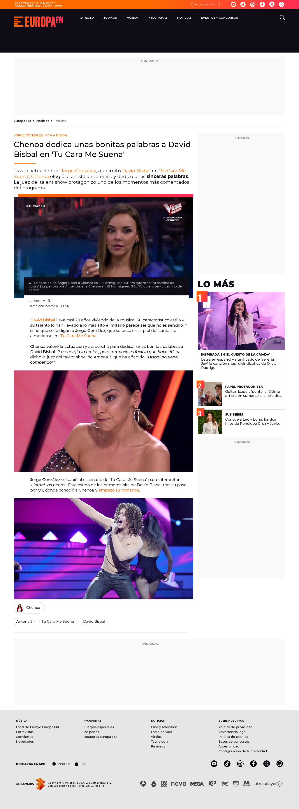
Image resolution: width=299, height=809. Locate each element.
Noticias (43, 121)
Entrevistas (24, 732)
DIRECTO (87, 17)
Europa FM (23, 121)
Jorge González (78, 170)
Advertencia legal (232, 732)
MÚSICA (132, 17)
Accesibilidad (228, 746)
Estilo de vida (161, 732)
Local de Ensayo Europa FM (37, 727)
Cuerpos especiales (98, 727)
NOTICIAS (184, 17)
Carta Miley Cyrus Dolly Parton (35, 3)
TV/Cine (60, 121)
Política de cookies (233, 737)
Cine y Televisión (164, 727)
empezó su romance (118, 490)
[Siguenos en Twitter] (271, 4)
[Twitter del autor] (49, 301)
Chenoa (40, 176)
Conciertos (24, 737)
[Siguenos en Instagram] (252, 4)
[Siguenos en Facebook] (262, 4)
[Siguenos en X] (266, 766)
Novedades (25, 742)
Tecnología (159, 742)
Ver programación (205, 4)
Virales (156, 737)
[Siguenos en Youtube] (233, 4)
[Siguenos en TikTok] (227, 766)
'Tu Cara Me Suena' (78, 335)
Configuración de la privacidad (242, 751)
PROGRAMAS (157, 17)
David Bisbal (136, 170)
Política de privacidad (235, 727)
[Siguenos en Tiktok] (243, 4)
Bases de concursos (234, 742)
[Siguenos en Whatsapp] (281, 4)
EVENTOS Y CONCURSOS (219, 17)
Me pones (91, 732)
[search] (282, 17)
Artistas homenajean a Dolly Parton (38, 5)
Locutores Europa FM (100, 737)
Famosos (158, 746)
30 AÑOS (110, 17)
